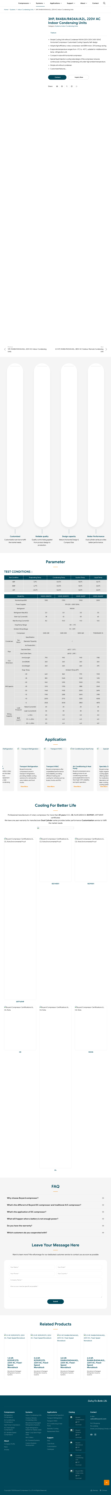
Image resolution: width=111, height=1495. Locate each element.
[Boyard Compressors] (73, 1421)
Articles (6, 1450)
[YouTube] (91, 1435)
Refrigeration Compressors (8, 1416)
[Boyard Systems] (73, 1431)
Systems (12, 9)
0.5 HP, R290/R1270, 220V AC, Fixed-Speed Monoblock (41, 1363)
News (6, 1447)
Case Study (50, 1443)
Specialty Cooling (52, 1428)
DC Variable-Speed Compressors (10, 1434)
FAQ (48, 1441)
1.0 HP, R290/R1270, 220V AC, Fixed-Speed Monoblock (14, 1363)
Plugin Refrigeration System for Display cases (33, 1429)
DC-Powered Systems (33, 1440)
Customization (51, 1446)
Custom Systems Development (31, 1444)
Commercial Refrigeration (55, 1415)
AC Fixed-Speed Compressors (9, 1429)
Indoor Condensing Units (25, 9)
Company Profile (9, 1444)
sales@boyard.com (98, 1419)
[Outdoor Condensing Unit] (73, 1460)
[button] (30, 3)
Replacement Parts (53, 1431)
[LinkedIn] (95, 1435)
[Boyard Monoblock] (73, 1447)
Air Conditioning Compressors (9, 1421)
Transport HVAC (52, 766)
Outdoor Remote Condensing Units (31, 1419)
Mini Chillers (29, 1437)
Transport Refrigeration (29, 766)
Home (6, 9)
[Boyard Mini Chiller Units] (73, 1472)
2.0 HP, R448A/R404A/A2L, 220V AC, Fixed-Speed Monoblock (96, 1363)
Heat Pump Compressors (12, 1425)
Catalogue (50, 1449)
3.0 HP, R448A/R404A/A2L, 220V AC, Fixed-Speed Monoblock (69, 1363)
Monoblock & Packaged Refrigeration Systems (14, 1372)
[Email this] (57, 86)
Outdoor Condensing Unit (79, 1458)
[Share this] (62, 86)
